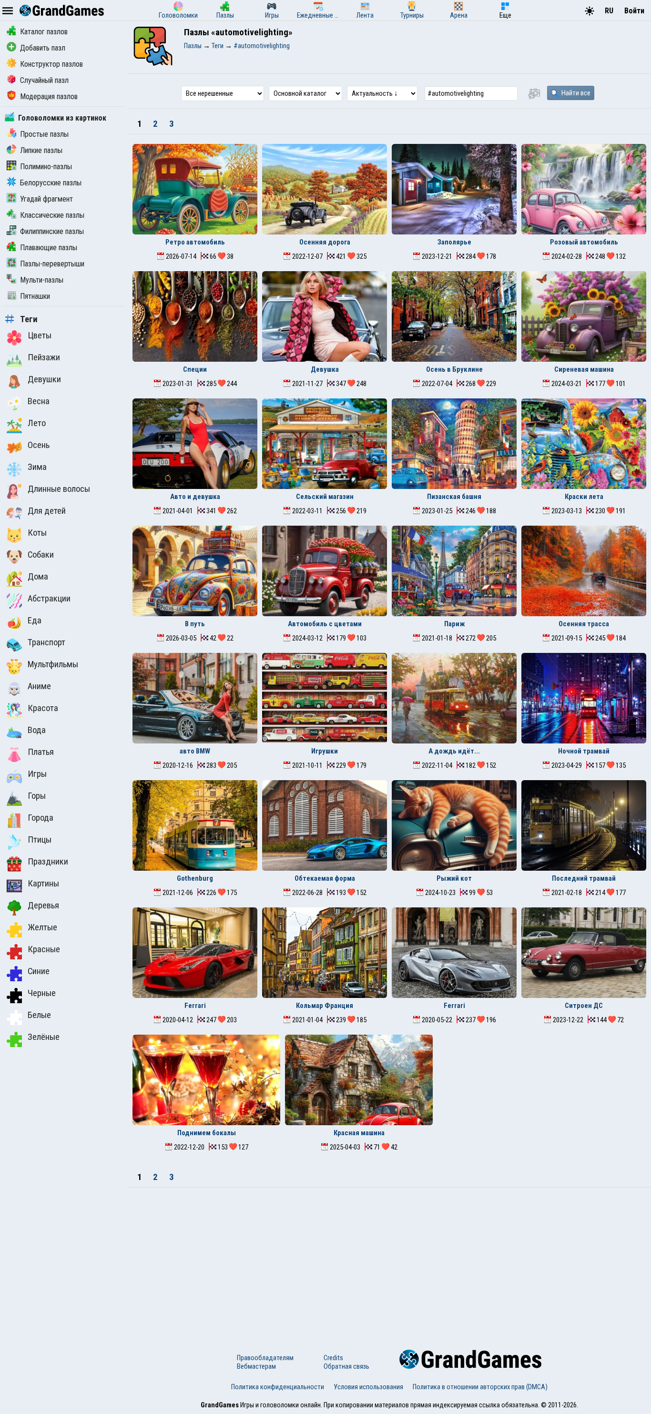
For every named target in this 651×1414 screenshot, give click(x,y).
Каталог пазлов (44, 31)
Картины (43, 883)
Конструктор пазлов (51, 64)
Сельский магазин (325, 496)
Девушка (325, 369)
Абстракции (49, 598)
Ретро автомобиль (195, 242)
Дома (38, 576)
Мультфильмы (53, 664)
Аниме (39, 686)
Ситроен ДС (584, 1005)
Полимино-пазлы (46, 166)
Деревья (43, 905)
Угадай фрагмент (46, 198)
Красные (44, 949)
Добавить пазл (42, 47)
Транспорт (46, 642)
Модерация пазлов (49, 96)
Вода (37, 730)
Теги (29, 319)
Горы (37, 796)
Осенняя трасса (584, 624)
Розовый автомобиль (584, 242)
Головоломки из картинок (62, 117)
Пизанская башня (454, 496)
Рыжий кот (454, 878)
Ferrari (195, 1005)
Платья (41, 752)
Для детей (47, 511)
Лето (37, 423)
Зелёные (44, 1037)
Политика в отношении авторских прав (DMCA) (480, 1387)
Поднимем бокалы (206, 1133)
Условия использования (368, 1387)
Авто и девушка (195, 496)
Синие (39, 971)
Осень (39, 445)
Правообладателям (265, 1357)
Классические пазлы (52, 215)
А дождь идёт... (454, 751)
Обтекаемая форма (325, 878)
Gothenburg (195, 878)
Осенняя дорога (324, 242)
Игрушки (324, 751)
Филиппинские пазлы (52, 231)
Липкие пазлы (41, 150)
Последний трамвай (584, 878)
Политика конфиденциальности (277, 1387)
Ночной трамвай (584, 751)
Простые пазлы (44, 134)
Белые (39, 1015)
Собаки (41, 554)
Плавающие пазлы (48, 247)
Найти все (575, 93)
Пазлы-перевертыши (52, 263)
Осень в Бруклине (454, 369)
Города (40, 818)
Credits (333, 1357)
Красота (43, 708)
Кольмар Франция (324, 1005)
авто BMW (195, 751)
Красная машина (359, 1133)
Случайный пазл (44, 80)
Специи (195, 369)
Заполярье (454, 242)
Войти (634, 10)
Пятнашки (35, 296)
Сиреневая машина (584, 369)
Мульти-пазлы (41, 280)
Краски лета (584, 496)
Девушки (44, 379)
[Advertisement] (389, 1259)
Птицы (39, 839)
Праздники (48, 861)
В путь (195, 624)
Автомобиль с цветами (325, 624)
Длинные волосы (59, 489)
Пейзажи (44, 357)
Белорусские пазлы (50, 182)
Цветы (39, 335)
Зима (37, 467)
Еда (34, 620)
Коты (37, 533)
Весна (39, 401)
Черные (42, 993)
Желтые (42, 927)
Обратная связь (346, 1366)
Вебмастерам (256, 1366)
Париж (454, 624)
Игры (37, 774)
